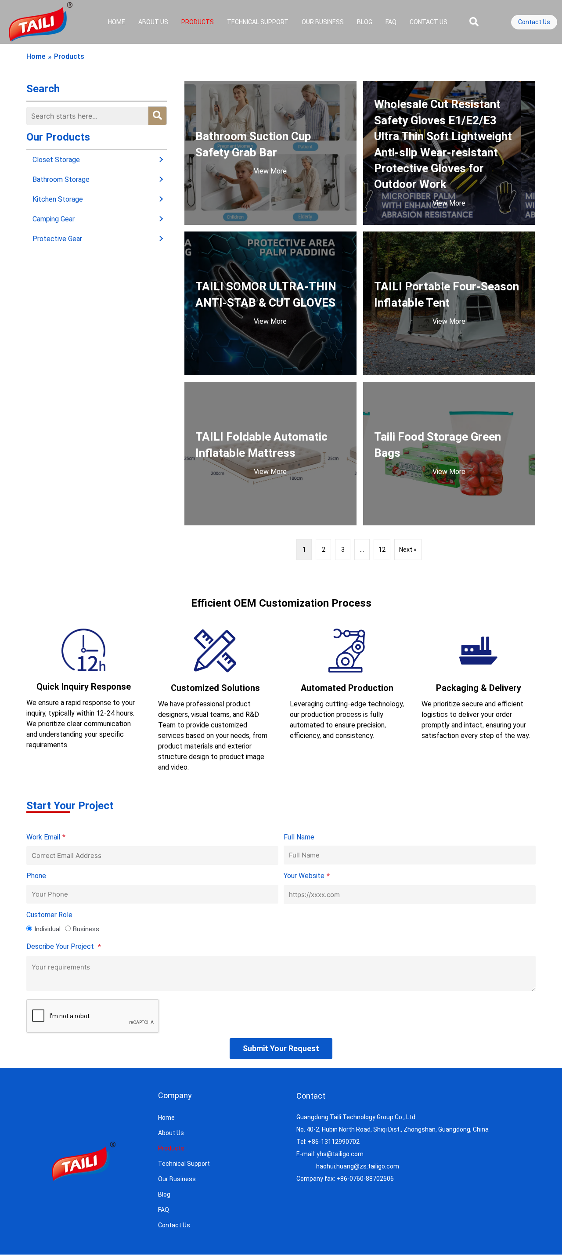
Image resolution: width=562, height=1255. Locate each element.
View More (270, 171)
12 (381, 549)
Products (197, 21)
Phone (36, 876)
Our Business (323, 21)
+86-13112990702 (334, 1141)
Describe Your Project (63, 946)
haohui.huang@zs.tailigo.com (357, 1166)
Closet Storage (56, 160)
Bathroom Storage (61, 179)
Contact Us (428, 21)
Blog (364, 21)
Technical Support (257, 21)
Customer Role (49, 915)
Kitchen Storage (57, 199)
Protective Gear (57, 239)
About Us (153, 21)
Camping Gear (53, 219)
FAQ (390, 21)
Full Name (299, 837)
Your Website (307, 876)
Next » (408, 549)
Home (116, 21)
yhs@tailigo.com (340, 1153)
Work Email (45, 837)
